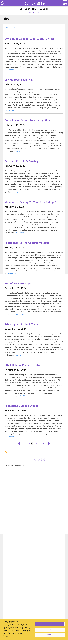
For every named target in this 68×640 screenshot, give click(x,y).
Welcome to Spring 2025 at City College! (30, 202)
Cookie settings (49, 624)
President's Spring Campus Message (27, 242)
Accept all (50, 635)
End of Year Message (18, 283)
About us (14, 636)
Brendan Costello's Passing (21, 161)
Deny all (49, 629)
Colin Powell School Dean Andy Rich (27, 120)
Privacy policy (7, 636)
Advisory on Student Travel (22, 324)
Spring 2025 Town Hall (19, 79)
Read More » (9, 70)
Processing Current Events (21, 405)
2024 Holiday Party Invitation (23, 365)
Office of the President (12, 28)
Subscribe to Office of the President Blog (6, 452)
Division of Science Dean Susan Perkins (29, 38)
